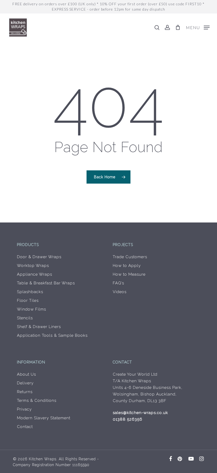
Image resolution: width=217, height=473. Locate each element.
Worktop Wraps (33, 265)
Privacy (24, 409)
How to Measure (129, 274)
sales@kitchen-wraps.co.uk (140, 412)
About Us (26, 374)
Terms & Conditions (36, 400)
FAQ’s (118, 283)
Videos (119, 291)
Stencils (25, 318)
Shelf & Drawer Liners (39, 326)
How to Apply (127, 265)
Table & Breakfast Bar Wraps (46, 283)
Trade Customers (130, 256)
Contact (25, 426)
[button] (198, 27)
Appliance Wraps (34, 274)
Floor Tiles (28, 300)
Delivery (25, 383)
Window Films (31, 309)
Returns (25, 391)
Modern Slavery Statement (43, 418)
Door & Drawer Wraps (39, 256)
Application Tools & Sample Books (52, 335)
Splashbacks (30, 291)
